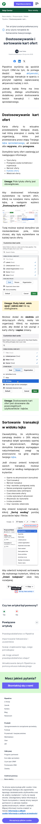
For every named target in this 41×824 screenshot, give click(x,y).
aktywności (32, 73)
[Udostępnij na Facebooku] (14, 61)
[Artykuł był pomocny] (4, 611)
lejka (13, 457)
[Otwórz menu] (37, 4)
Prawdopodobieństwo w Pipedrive (18, 634)
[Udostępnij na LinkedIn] (19, 61)
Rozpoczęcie (17, 16)
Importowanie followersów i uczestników (15, 640)
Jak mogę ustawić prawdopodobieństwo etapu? (15, 656)
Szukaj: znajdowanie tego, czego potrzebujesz (17, 648)
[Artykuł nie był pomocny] (17, 611)
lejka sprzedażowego (13, 143)
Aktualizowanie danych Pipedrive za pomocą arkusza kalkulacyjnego (18, 664)
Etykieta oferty (13, 171)
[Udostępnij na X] (24, 61)
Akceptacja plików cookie (20, 820)
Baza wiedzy (6, 16)
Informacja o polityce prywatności (22, 813)
